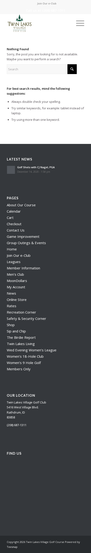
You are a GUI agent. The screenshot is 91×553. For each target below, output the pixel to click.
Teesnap (12, 547)
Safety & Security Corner (26, 318)
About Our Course (21, 205)
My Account (16, 287)
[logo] (38, 23)
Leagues (14, 261)
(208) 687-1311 (53, 10)
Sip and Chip (16, 331)
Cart (10, 217)
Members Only (19, 369)
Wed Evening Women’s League (31, 350)
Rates (11, 305)
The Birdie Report (21, 337)
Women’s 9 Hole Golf (24, 362)
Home (12, 249)
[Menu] (77, 23)
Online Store (17, 299)
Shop (11, 324)
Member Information (23, 268)
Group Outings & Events (26, 242)
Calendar (14, 211)
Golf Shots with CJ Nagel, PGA (36, 167)
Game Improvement (23, 236)
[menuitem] (47, 3)
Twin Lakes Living (21, 343)
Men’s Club (15, 274)
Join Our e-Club (46, 3)
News (11, 293)
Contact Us (15, 230)
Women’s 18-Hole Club (25, 356)
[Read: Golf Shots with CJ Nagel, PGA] (11, 170)
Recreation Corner (21, 312)
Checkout (14, 223)
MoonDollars (17, 280)
